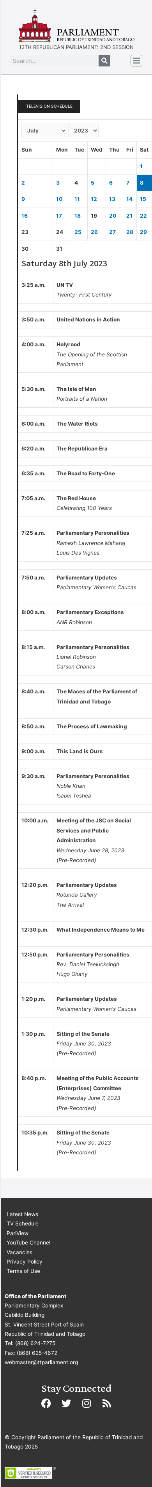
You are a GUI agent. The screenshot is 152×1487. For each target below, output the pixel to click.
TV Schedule (23, 1223)
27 (112, 232)
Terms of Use (23, 1271)
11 (77, 199)
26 (94, 232)
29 (143, 232)
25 (77, 232)
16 (24, 216)
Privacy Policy (24, 1261)
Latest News (22, 1214)
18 (77, 216)
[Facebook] (46, 1403)
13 (112, 199)
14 (129, 199)
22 (143, 216)
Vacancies (19, 1252)
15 (143, 199)
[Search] (104, 60)
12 (94, 199)
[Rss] (107, 1403)
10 (59, 199)
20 (112, 216)
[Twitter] (66, 1403)
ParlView (17, 1233)
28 (129, 232)
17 (59, 216)
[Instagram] (86, 1403)
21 (129, 216)
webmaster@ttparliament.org (41, 1362)
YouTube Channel (28, 1242)
